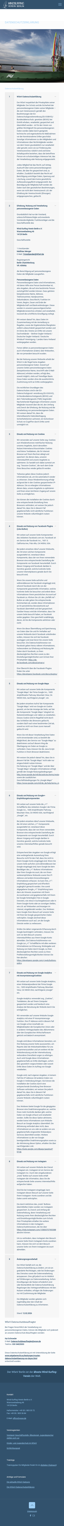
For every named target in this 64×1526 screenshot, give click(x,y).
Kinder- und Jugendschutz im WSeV (22, 1443)
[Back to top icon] (32, 1505)
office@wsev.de (19, 1418)
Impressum (32, 1511)
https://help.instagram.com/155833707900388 (36, 1230)
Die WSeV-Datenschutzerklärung (20, 1487)
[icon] (33, 1515)
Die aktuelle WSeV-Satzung (18, 1482)
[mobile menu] (60, 4)
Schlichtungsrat (13, 1448)
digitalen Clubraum (48, 1465)
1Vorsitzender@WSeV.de (33, 254)
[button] (32, 146)
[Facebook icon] (30, 1515)
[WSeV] (13, 4)
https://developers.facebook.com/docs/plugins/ (37, 674)
